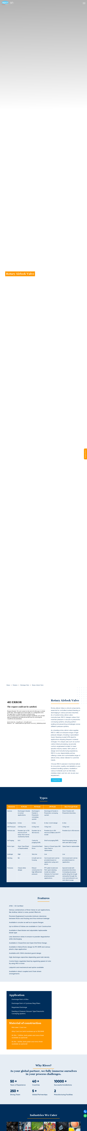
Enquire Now (56, 780)
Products (15, 685)
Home (8, 685)
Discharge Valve (24, 685)
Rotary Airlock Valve (37, 685)
